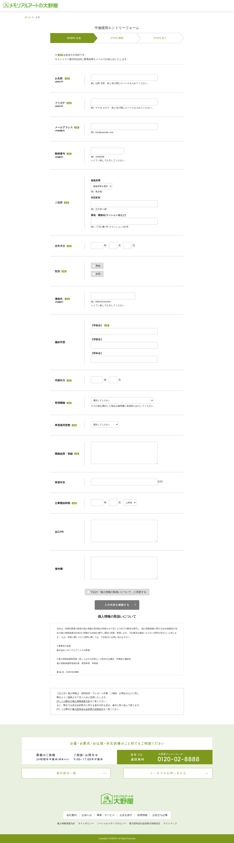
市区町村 (95, 197)
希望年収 (60, 482)
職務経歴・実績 (66, 453)
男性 (98, 265)
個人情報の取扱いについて (117, 616)
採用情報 (142, 815)
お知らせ (87, 815)
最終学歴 (60, 342)
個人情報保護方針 (66, 823)
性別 (60, 271)
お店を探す (126, 815)
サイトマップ (170, 823)
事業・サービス (106, 815)
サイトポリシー (86, 823)
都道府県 (95, 180)
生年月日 (63, 246)
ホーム (28, 17)
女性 (98, 273)
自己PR (59, 531)
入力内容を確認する (117, 604)
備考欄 (59, 568)
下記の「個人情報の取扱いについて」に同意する (118, 592)
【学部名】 (97, 339)
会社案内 (72, 815)
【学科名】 (97, 353)
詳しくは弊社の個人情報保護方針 (73, 701)
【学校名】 (99, 325)
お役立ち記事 (160, 815)
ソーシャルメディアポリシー (111, 823)
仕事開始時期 (62, 503)
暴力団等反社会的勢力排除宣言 (87, 709)
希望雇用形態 (65, 425)
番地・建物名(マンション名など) (108, 215)
